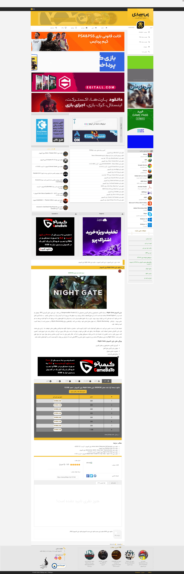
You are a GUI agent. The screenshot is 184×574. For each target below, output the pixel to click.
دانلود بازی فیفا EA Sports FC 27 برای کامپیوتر (51, 160)
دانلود (102, 28)
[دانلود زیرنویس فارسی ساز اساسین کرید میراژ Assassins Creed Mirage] (65, 180)
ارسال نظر (113, 483)
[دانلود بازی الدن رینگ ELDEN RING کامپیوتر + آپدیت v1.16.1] (65, 187)
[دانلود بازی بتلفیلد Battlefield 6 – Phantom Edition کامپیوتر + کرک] (65, 201)
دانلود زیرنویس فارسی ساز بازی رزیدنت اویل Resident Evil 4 (48, 173)
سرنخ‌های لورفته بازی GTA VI (144, 257)
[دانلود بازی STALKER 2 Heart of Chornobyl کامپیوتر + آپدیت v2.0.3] (116, 555)
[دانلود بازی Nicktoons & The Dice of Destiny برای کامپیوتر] (143, 555)
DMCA (149, 572)
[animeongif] (94, 141)
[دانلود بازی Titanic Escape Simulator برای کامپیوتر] (130, 555)
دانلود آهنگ (148, 269)
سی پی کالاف (148, 253)
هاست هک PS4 (143, 37)
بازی (115, 262)
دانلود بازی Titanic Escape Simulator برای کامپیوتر (129, 563)
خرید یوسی (148, 239)
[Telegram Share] (95, 476)
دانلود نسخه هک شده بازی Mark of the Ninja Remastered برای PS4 (89, 564)
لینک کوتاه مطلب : (75, 472)
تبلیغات (145, 47)
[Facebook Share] (87, 476)
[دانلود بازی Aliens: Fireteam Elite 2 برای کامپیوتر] (65, 154)
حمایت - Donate (143, 32)
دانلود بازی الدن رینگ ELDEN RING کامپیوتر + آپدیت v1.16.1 (50, 187)
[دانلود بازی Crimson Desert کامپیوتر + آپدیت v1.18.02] (65, 167)
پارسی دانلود (148, 273)
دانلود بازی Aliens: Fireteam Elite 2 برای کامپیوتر (51, 153)
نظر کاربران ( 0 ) (101, 483)
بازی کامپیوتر (110, 262)
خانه (119, 262)
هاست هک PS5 (143, 42)
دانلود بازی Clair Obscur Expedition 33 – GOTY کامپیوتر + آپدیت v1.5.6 (48, 194)
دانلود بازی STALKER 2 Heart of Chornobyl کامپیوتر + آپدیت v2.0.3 (116, 564)
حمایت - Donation (139, 572)
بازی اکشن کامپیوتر (101, 262)
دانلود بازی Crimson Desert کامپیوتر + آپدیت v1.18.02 (49, 166)
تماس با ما (144, 52)
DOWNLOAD (57, 401)
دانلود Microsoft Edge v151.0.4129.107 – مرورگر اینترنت (63, 19)
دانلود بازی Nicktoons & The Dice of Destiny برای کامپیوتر (143, 564)
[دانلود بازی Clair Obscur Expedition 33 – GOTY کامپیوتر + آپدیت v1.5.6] (65, 194)
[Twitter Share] (91, 476)
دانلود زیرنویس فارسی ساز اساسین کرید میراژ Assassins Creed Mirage (49, 181)
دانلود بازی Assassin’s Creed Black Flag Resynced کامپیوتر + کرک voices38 (49, 208)
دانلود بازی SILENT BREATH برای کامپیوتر (103, 563)
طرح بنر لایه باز (147, 278)
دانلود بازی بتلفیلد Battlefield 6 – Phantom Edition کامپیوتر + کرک (48, 201)
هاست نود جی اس (147, 248)
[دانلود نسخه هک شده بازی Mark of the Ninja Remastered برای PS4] (89, 555)
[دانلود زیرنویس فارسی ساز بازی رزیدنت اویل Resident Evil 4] (65, 174)
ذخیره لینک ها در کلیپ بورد (78, 392)
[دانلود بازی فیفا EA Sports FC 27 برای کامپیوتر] (65, 160)
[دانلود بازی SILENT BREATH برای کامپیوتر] (103, 555)
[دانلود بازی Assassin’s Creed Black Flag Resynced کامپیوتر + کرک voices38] (65, 207)
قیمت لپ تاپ (148, 243)
